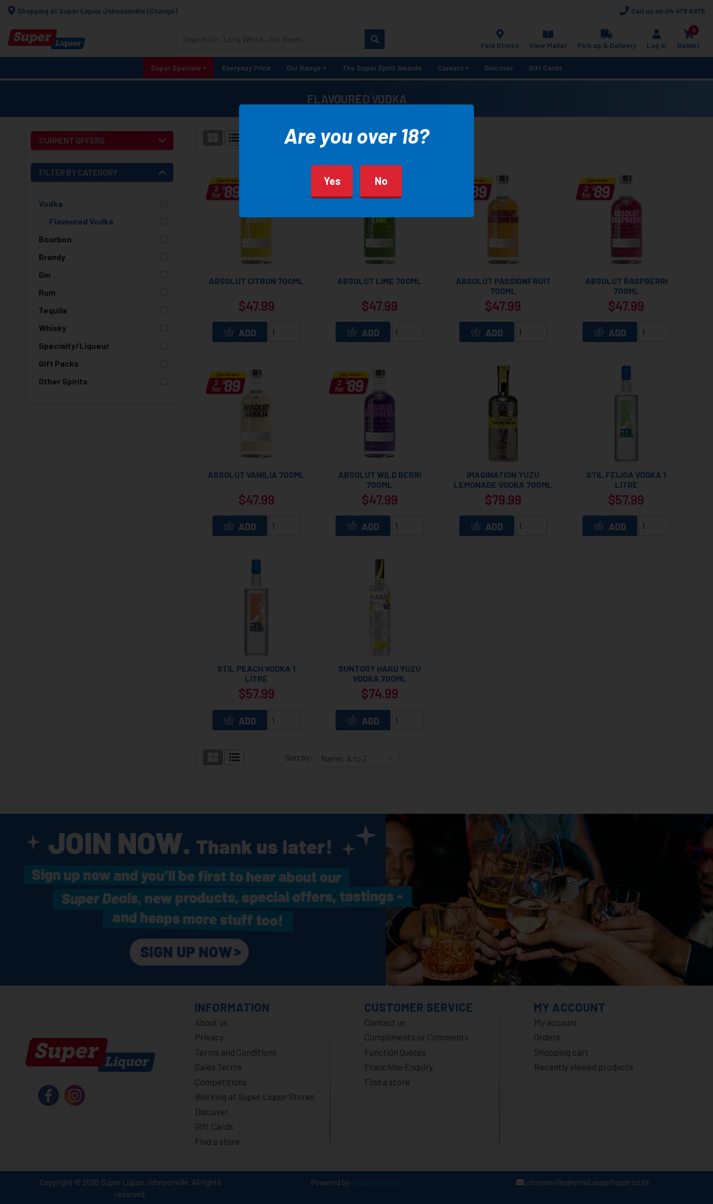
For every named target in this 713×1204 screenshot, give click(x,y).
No (381, 180)
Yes (332, 180)
